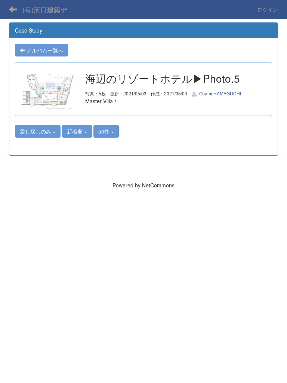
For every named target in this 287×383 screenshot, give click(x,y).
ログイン (267, 9)
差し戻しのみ (36, 131)
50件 (104, 131)
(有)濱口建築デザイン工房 (54, 9)
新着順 (75, 131)
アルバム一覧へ (44, 50)
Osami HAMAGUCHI (219, 93)
